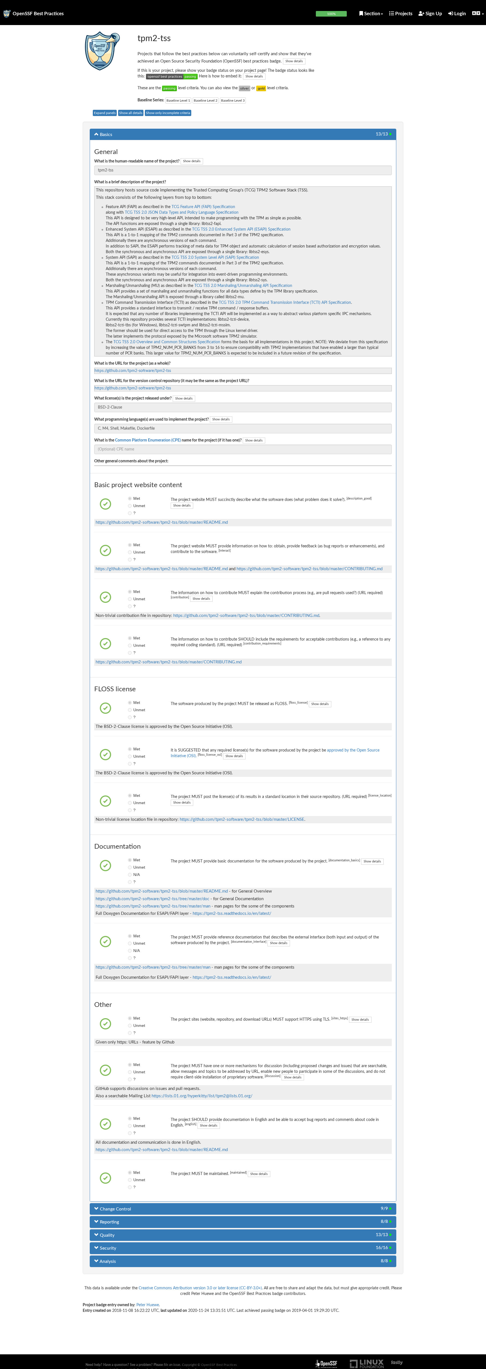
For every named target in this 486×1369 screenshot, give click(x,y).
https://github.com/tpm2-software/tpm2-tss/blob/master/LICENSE (242, 819)
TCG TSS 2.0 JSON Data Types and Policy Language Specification (181, 213)
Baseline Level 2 (205, 100)
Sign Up (433, 13)
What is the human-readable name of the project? (136, 161)
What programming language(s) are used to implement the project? (151, 420)
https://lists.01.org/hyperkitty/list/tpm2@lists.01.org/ (202, 1096)
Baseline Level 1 (178, 100)
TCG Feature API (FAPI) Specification (203, 207)
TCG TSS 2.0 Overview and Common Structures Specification (166, 342)
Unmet (137, 505)
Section (371, 13)
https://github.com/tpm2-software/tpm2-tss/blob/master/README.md (162, 522)
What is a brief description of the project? (130, 182)
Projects (403, 13)
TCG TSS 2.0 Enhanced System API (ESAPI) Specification (241, 229)
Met (136, 498)
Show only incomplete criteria (168, 113)
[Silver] (244, 88)
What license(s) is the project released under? (133, 398)
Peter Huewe (147, 1305)
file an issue (172, 1364)
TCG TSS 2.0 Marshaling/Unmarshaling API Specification (243, 286)
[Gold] (261, 88)
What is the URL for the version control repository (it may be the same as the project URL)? (171, 381)
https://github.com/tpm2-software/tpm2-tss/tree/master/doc (152, 899)
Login (459, 13)
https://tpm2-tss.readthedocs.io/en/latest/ (232, 913)
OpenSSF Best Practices (38, 13)
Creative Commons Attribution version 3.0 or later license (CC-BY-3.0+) (200, 1288)
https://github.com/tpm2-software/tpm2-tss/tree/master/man (153, 906)
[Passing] (169, 88)
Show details (294, 61)
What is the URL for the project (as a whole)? (132, 363)
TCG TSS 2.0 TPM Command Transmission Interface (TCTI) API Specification (285, 303)
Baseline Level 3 (233, 100)
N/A (136, 874)
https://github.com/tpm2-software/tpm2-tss (132, 371)
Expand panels (105, 113)
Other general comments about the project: (131, 461)
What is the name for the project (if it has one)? (168, 440)
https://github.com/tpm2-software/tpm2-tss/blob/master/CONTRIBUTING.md (309, 569)
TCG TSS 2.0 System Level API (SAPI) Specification (215, 258)
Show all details (130, 113)
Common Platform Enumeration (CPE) (148, 440)
